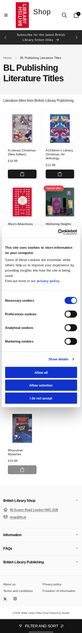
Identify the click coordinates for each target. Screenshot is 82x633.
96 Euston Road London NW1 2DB (34, 509)
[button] (6, 15)
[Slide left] (5, 37)
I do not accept (41, 398)
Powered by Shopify (59, 613)
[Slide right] (76, 37)
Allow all (41, 372)
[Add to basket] (22, 174)
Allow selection (41, 385)
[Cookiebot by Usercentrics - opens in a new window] (58, 232)
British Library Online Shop (34, 613)
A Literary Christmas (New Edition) (22, 152)
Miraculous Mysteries (15, 452)
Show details (58, 359)
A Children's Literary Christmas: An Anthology (59, 154)
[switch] (71, 313)
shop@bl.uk (18, 517)
